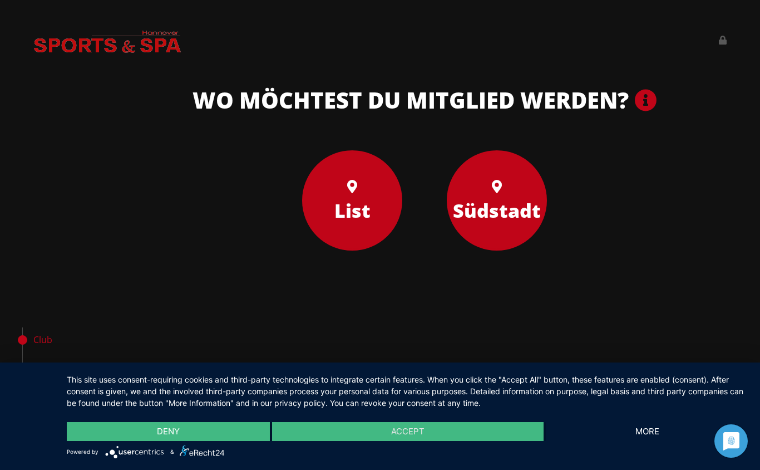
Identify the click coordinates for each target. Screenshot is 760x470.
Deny (168, 431)
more (647, 431)
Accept (408, 431)
